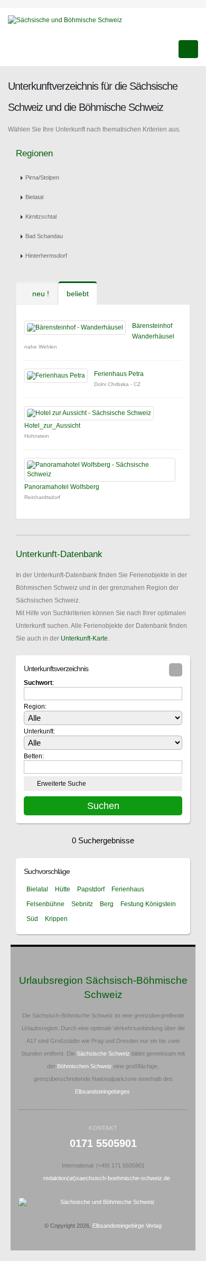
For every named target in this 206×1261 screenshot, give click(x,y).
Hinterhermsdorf (46, 255)
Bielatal (34, 197)
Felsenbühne (45, 904)
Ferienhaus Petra (119, 374)
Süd (32, 919)
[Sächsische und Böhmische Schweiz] (69, 19)
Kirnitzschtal (41, 216)
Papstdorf (91, 889)
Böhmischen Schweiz (84, 1066)
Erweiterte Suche (61, 783)
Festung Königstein (148, 904)
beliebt (78, 293)
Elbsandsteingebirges (102, 1091)
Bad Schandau (44, 236)
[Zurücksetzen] (175, 669)
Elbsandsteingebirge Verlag (127, 1225)
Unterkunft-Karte (84, 638)
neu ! (39, 293)
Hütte (62, 889)
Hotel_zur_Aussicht (52, 425)
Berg (107, 904)
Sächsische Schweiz (103, 1053)
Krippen (56, 919)
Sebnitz (82, 904)
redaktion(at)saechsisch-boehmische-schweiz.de (106, 1178)
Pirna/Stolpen (42, 177)
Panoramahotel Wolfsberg (61, 487)
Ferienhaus (127, 889)
